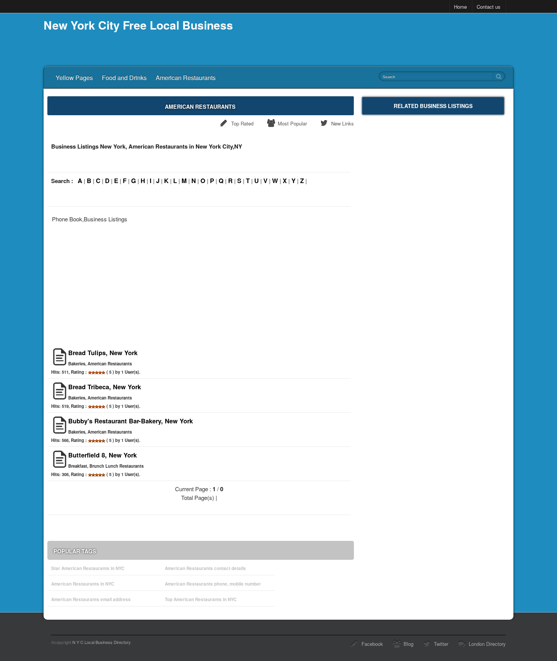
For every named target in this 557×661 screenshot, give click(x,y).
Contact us (489, 6)
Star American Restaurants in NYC (87, 568)
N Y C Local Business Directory (101, 642)
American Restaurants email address (91, 599)
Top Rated (242, 123)
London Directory (487, 643)
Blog (408, 643)
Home (460, 6)
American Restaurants (186, 77)
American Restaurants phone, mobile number (213, 584)
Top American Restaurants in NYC (200, 599)
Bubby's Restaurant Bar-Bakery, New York (130, 420)
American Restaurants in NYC (82, 584)
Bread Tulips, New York (103, 352)
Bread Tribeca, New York (104, 386)
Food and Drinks (124, 77)
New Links (342, 123)
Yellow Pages (74, 77)
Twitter (441, 643)
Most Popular (292, 123)
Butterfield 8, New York (102, 454)
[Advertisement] (200, 283)
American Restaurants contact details (205, 568)
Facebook (372, 643)
